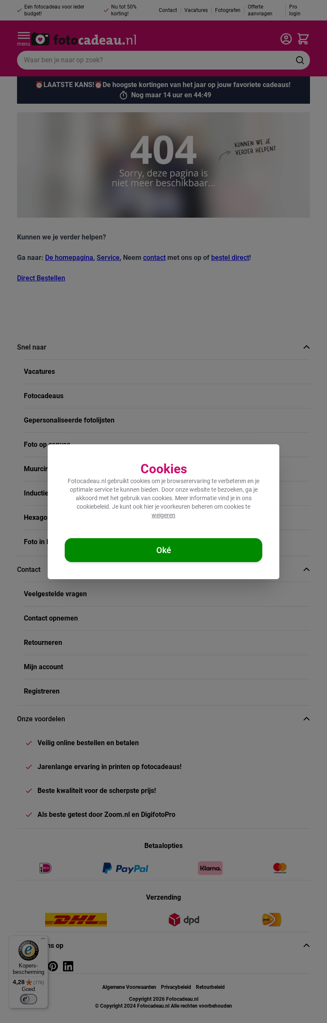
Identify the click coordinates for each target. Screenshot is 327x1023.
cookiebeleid (93, 506)
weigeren (163, 515)
